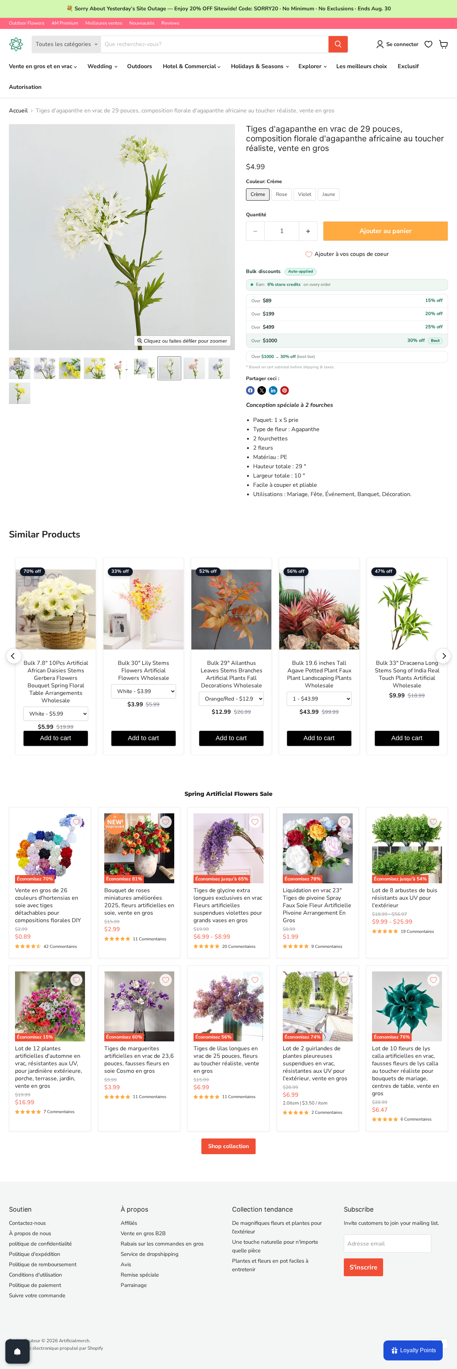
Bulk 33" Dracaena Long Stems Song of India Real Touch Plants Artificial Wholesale (407, 674)
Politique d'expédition (34, 1254)
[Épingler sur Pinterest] (284, 390)
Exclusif (408, 66)
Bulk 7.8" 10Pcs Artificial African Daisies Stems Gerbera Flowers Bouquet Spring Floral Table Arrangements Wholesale (56, 682)
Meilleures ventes (103, 23)
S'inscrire (363, 1267)
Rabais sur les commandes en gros (162, 1243)
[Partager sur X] (261, 390)
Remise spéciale (140, 1274)
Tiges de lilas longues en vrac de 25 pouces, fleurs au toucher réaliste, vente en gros (226, 1060)
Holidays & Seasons (258, 66)
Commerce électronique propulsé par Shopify (56, 1348)
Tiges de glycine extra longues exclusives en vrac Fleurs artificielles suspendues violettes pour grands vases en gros (228, 905)
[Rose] (282, 202)
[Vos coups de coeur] (428, 44)
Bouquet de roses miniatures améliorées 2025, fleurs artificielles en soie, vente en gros (139, 901)
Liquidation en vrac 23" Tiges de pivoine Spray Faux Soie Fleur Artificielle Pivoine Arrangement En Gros (317, 905)
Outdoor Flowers (26, 23)
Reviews (170, 23)
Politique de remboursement (42, 1264)
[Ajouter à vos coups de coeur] (76, 821)
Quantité (256, 215)
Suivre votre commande (37, 1295)
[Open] (17, 1351)
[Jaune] (329, 202)
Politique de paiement (35, 1285)
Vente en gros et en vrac (41, 66)
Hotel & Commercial (190, 66)
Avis (126, 1264)
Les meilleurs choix (361, 66)
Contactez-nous (27, 1223)
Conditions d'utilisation (35, 1274)
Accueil (18, 110)
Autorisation (25, 87)
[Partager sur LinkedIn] (273, 390)
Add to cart (55, 738)
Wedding (100, 66)
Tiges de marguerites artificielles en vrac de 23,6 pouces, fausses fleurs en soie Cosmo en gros (139, 1060)
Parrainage (134, 1285)
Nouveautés (141, 23)
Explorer (310, 66)
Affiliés (129, 1223)
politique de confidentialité (40, 1243)
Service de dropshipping (150, 1254)
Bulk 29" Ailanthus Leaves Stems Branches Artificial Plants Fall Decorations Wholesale (231, 674)
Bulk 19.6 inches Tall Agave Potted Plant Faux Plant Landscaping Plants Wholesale (319, 674)
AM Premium (64, 23)
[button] (19, 368)
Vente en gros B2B (143, 1233)
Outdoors (139, 66)
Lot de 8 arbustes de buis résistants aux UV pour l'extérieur (404, 897)
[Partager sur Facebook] (250, 390)
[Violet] (305, 202)
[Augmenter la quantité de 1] (308, 231)
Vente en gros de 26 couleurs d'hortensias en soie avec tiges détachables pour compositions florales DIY (48, 905)
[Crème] (258, 202)
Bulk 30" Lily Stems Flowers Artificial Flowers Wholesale (143, 671)
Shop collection (228, 1146)
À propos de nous (30, 1233)
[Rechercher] (338, 44)
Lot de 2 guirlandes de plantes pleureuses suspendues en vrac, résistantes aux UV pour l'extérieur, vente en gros (315, 1063)
